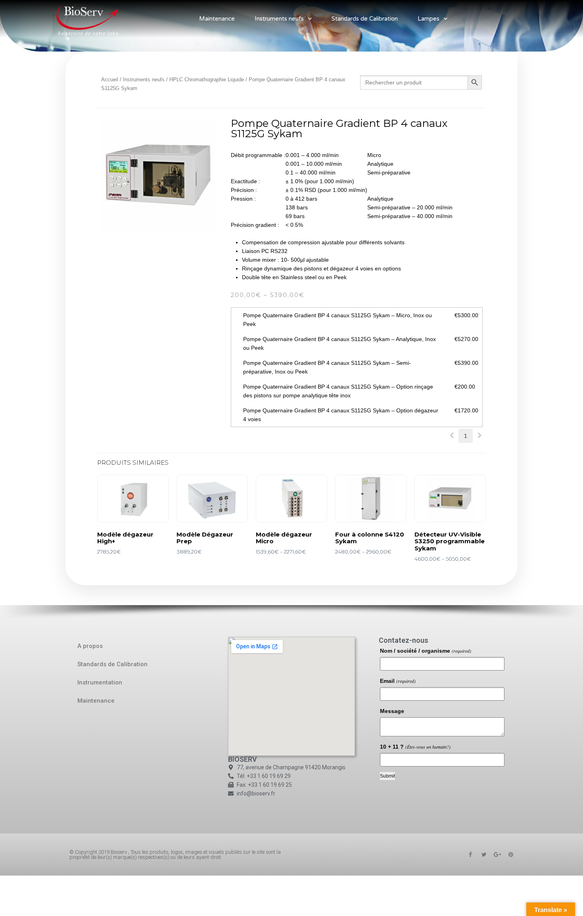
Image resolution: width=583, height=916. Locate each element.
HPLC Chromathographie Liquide (206, 79)
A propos (90, 646)
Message (392, 711)
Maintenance (217, 18)
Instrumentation (99, 682)
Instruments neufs (279, 18)
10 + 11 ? (415, 747)
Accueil (109, 79)
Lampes (428, 18)
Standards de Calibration (365, 18)
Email (398, 681)
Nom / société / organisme (425, 651)
